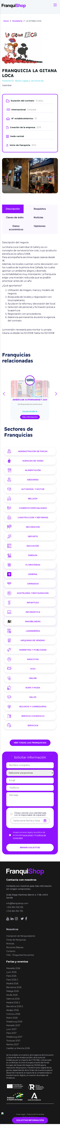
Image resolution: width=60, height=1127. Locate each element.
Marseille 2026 (13, 968)
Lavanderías (33, 631)
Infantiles (33, 602)
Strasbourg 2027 (14, 1037)
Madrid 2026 (12, 983)
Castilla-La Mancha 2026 (18, 1048)
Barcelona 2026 (13, 987)
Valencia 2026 (13, 998)
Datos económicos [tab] (16, 228)
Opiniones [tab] (39, 226)
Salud (32, 697)
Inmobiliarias (32, 621)
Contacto (10, 951)
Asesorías (33, 479)
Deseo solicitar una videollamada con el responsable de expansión (30, 814)
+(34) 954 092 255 (14, 907)
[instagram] (16, 919)
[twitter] (22, 919)
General (33, 574)
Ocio (32, 668)
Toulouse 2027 (13, 1040)
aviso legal (28, 835)
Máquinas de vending (33, 640)
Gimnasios (33, 583)
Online (33, 678)
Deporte (33, 536)
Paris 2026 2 (12, 979)
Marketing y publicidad (32, 650)
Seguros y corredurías (32, 706)
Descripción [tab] (13, 209)
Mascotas (33, 659)
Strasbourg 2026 (14, 1021)
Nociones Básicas (14, 947)
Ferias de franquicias (16, 940)
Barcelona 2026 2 (14, 1006)
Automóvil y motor (32, 489)
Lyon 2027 (11, 1029)
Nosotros (12, 929)
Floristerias (33, 565)
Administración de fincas (32, 451)
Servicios (32, 725)
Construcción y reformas (33, 517)
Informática (33, 612)
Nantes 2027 (12, 1044)
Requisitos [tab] (40, 209)
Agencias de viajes (32, 461)
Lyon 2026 (11, 972)
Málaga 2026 (12, 991)
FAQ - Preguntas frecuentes (20, 955)
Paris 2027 (11, 1033)
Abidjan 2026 (12, 1010)
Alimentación (33, 470)
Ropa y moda (33, 687)
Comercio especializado (33, 508)
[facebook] (26, 919)
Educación (33, 546)
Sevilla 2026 (12, 995)
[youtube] (7, 919)
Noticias (10, 943)
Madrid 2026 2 (13, 1002)
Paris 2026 (11, 976)
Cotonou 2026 (13, 1014)
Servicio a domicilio (32, 716)
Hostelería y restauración (33, 593)
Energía (32, 555)
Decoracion (33, 527)
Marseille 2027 (13, 1025)
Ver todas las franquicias (30, 742)
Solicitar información (30, 1120)
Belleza (32, 498)
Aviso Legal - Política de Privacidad (30, 1114)
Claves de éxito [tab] (15, 217)
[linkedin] (12, 919)
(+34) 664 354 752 (14, 911)
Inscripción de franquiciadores (20, 936)
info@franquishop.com (17, 903)
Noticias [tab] (38, 217)
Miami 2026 (12, 1018)
